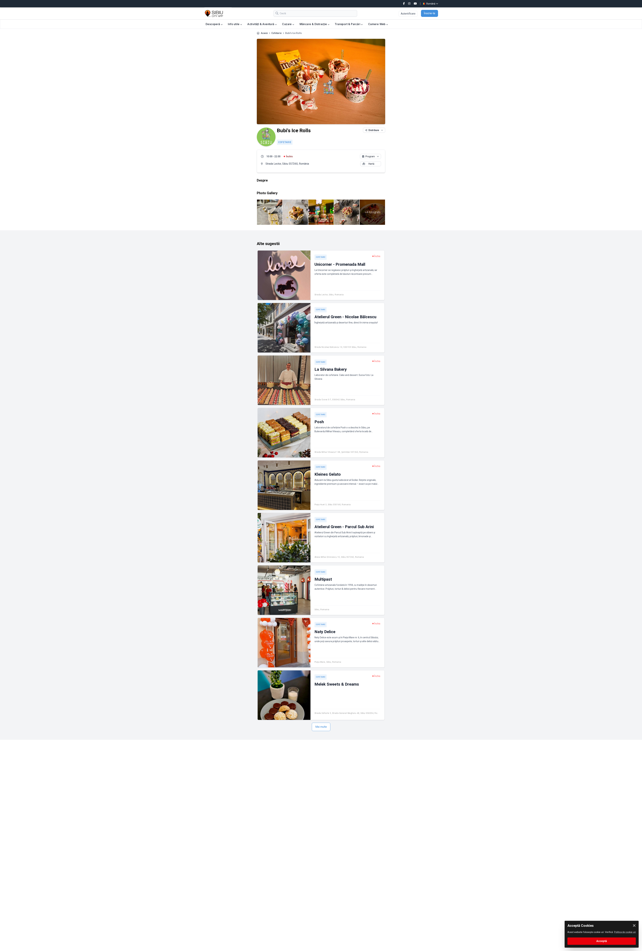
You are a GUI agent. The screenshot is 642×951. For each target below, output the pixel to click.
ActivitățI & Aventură (261, 24)
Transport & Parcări (348, 24)
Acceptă (601, 941)
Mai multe (321, 726)
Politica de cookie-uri (625, 932)
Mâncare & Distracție (314, 24)
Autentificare (408, 13)
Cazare (287, 24)
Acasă (264, 33)
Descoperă (213, 24)
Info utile (234, 24)
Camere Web (377, 24)
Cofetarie (276, 33)
